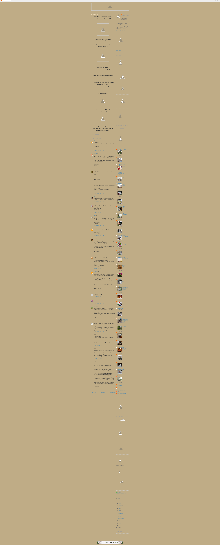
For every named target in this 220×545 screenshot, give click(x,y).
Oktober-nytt (124, 326)
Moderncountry (120, 220)
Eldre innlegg (112, 392)
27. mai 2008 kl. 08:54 (99, 290)
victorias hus (120, 228)
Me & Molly (120, 388)
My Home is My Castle (122, 390)
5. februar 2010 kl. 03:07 (100, 345)
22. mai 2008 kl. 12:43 (99, 181)
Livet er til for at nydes (124, 281)
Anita (94, 196)
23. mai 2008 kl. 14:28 (99, 253)
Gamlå (95, 215)
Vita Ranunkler (120, 190)
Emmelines (119, 301)
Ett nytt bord (124, 177)
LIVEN (119, 242)
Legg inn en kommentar (95, 390)
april (119, 520)
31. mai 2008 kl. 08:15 (99, 331)
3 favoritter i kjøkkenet (124, 185)
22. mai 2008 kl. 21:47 (99, 225)
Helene (123, 14)
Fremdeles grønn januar (124, 151)
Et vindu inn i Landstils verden (122, 165)
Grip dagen (95, 271)
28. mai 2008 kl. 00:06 (99, 303)
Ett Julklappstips (124, 157)
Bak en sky (119, 384)
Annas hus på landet (121, 206)
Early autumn (124, 221)
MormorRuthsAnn (121, 354)
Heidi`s (119, 325)
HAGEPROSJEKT (121, 518)
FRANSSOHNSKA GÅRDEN (123, 387)
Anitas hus (95, 153)
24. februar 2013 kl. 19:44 (100, 387)
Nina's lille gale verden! (122, 149)
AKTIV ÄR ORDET (124, 342)
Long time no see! (124, 207)
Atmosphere (120, 340)
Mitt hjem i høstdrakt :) (123, 266)
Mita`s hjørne (96, 238)
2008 (118, 498)
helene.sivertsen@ (119, 50)
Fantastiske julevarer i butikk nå (125, 167)
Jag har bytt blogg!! (125, 370)
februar (120, 523)
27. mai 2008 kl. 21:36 (99, 296)
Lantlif (119, 176)
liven (94, 228)
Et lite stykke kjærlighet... (124, 349)
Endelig (123, 377)
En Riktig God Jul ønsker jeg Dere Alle (125, 364)
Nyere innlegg (93, 392)
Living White (120, 172)
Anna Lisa (95, 204)
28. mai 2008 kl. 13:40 (99, 319)
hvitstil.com (120, 272)
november (120, 501)
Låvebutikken (120, 264)
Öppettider (123, 191)
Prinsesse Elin (96, 321)
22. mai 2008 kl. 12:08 (99, 167)
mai (119, 511)
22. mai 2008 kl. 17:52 (99, 212)
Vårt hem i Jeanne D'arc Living (124, 356)
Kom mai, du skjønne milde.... (124, 244)
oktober (120, 503)
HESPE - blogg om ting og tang (122, 198)
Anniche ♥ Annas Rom (97, 293)
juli (119, 508)
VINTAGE (119, 157)
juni (119, 510)
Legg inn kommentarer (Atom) (100, 394)
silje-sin (119, 391)
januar (120, 525)
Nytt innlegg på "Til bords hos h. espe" (125, 200)
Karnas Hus (120, 385)
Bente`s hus (120, 332)
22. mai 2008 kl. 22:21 (99, 235)
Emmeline (95, 306)
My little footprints (97, 255)
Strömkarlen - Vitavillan (122, 311)
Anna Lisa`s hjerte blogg (122, 393)
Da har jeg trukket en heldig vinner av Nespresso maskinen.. (125, 321)
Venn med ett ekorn (121, 173)
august (120, 506)
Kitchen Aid (124, 333)
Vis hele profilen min (120, 30)
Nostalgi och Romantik (122, 235)
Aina (94, 169)
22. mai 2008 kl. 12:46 (99, 193)
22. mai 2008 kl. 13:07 (99, 201)
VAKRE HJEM (120, 515)
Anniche (119, 286)
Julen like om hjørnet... (124, 295)
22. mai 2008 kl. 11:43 (99, 150)
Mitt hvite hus (120, 318)
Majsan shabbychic (121, 308)
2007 (118, 527)
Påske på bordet (124, 214)
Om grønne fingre (124, 272)
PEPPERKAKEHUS (125, 259)
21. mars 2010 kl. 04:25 (99, 358)
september (120, 505)
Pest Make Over (94, 14)
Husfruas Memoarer (121, 250)
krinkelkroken (96, 140)
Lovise (95, 299)
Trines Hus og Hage (121, 213)
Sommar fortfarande (125, 236)
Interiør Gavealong (121, 376)
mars (119, 521)
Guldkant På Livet (121, 369)
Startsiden (103, 392)
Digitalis (119, 516)
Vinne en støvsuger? (123, 303)
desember (120, 500)
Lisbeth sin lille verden (121, 257)
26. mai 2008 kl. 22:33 (99, 268)
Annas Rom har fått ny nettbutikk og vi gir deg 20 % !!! (125, 288)
